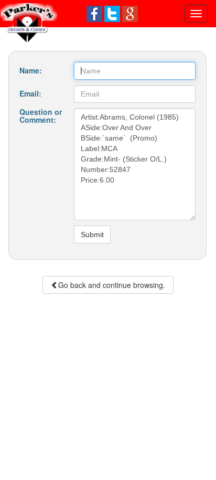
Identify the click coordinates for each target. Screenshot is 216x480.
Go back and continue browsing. (111, 285)
